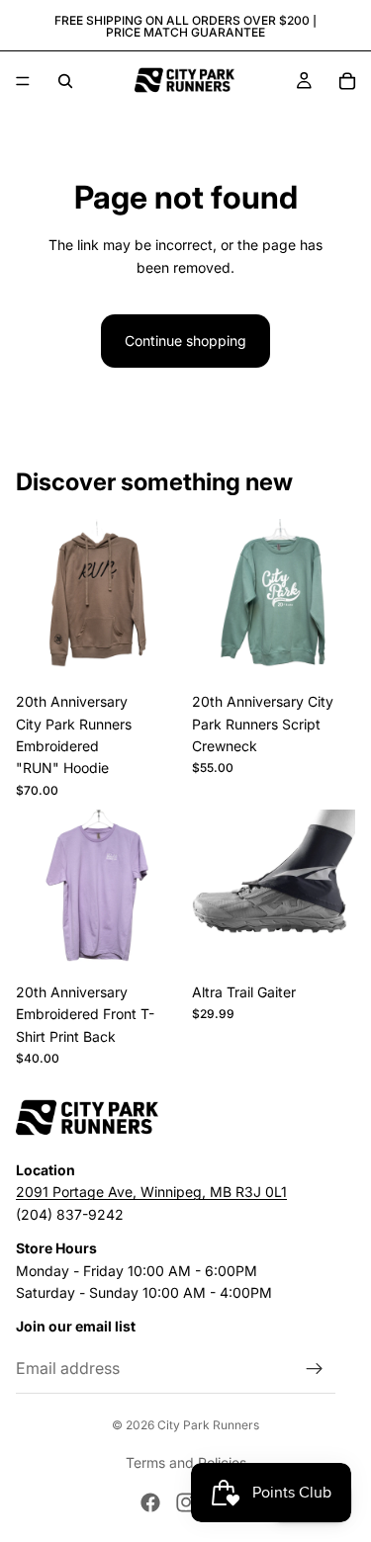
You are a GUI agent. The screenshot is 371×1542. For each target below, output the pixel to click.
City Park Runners (208, 1424)
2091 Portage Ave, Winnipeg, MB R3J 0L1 (151, 1192)
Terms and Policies (186, 1462)
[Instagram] (186, 1502)
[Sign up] (314, 1369)
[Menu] (23, 81)
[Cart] (347, 81)
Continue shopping (185, 340)
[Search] (65, 81)
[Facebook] (150, 1502)
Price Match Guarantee (185, 32)
